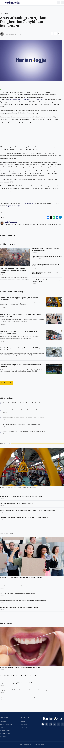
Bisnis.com (24, 724)
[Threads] (58, 724)
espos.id (23, 721)
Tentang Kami (4, 721)
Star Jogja (24, 727)
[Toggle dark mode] (62, 2)
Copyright (3, 727)
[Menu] (1, 3)
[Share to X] (51, 217)
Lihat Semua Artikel (6, 382)
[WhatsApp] (62, 724)
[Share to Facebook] (48, 217)
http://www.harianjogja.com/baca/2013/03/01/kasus (25, 99)
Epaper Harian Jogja (13, 206)
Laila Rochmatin (11, 222)
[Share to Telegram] (60, 217)
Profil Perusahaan (5, 730)
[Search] (58, 2)
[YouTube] (54, 724)
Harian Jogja (28, 203)
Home (1, 13)
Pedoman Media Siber (6, 724)
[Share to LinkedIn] (57, 217)
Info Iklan (3, 736)
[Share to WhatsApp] (54, 217)
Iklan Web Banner (5, 733)
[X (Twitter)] (46, 724)
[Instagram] (50, 724)
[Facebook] (42, 724)
